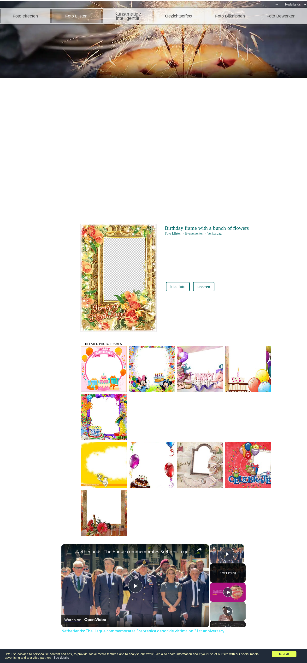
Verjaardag (214, 233)
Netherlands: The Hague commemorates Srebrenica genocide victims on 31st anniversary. (134, 551)
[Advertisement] (37, 153)
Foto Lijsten (173, 233)
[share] (199, 549)
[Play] (228, 592)
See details (61, 657)
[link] (69, 552)
